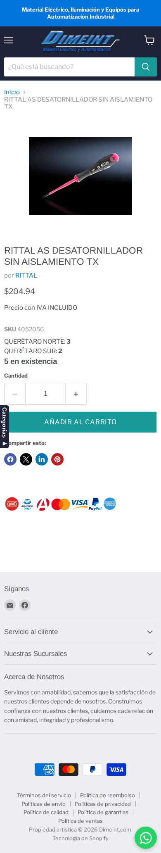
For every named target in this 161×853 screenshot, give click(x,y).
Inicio (12, 92)
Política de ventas (80, 820)
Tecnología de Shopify (80, 838)
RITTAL (26, 275)
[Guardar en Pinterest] (57, 459)
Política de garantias (103, 812)
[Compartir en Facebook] (10, 459)
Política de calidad (46, 812)
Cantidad (16, 376)
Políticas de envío (43, 804)
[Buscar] (146, 66)
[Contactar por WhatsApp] (146, 838)
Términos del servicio (44, 795)
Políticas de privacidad (103, 804)
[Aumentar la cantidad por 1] (76, 393)
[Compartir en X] (26, 459)
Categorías (4, 422)
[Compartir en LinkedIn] (42, 459)
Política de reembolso (107, 795)
